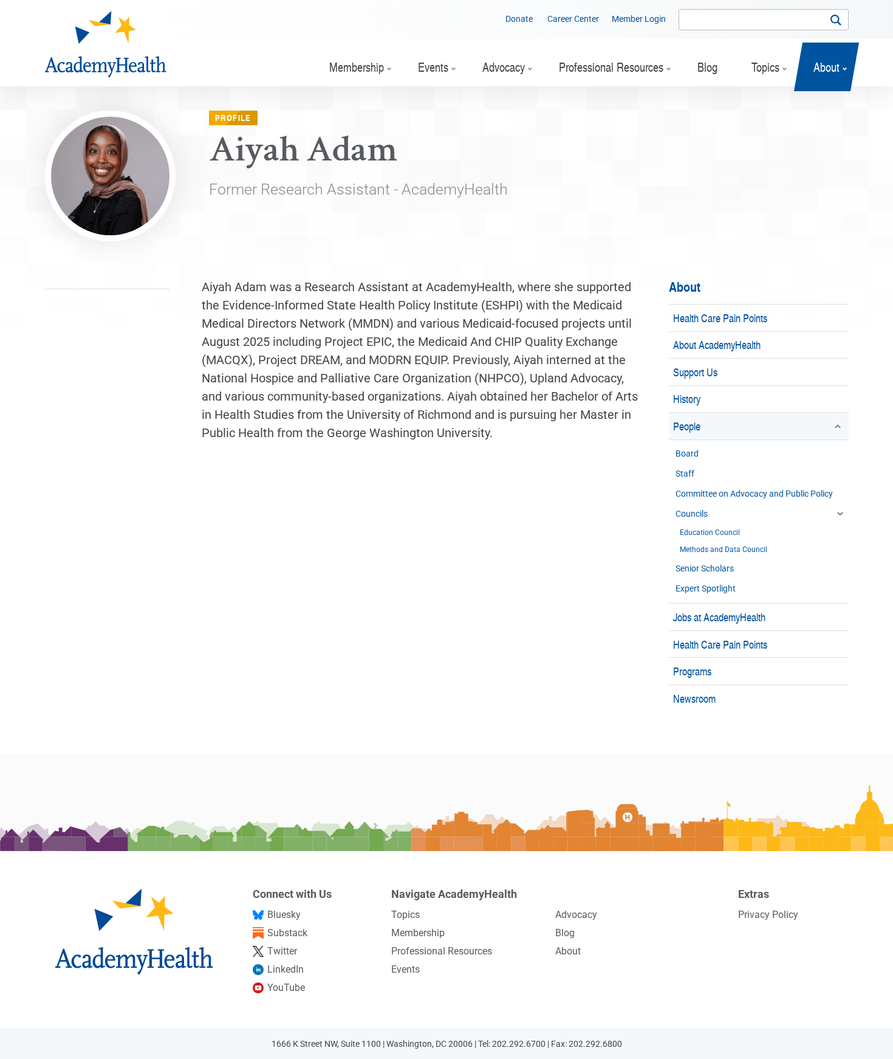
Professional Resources (441, 951)
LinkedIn (285, 969)
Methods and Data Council (723, 549)
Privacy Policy (768, 914)
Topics (405, 914)
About (684, 286)
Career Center (573, 19)
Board (687, 453)
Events (405, 969)
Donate (519, 19)
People (686, 425)
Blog (565, 933)
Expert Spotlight (706, 588)
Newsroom (694, 698)
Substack (287, 933)
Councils (692, 514)
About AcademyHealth (717, 344)
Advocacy (576, 914)
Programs (692, 670)
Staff (685, 473)
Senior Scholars (705, 568)
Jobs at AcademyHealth (719, 616)
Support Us (695, 371)
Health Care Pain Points (720, 317)
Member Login (639, 19)
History (686, 398)
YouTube (286, 987)
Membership (418, 933)
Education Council (710, 532)
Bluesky (284, 914)
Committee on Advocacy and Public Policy (754, 493)
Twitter (282, 951)
